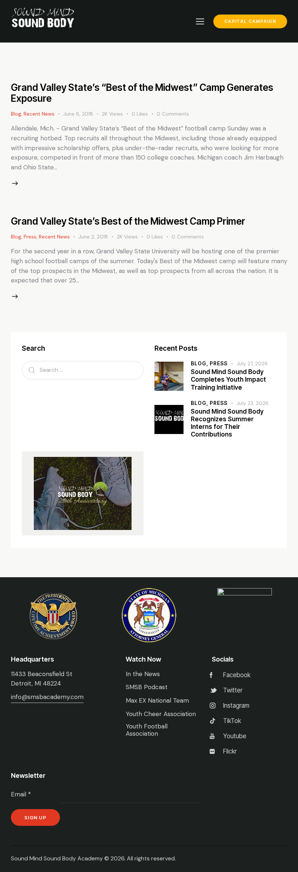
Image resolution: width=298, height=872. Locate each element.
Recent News (39, 113)
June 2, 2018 (93, 236)
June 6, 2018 (78, 113)
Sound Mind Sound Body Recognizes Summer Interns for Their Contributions (227, 423)
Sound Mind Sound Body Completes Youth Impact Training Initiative (228, 379)
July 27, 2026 (252, 363)
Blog (16, 113)
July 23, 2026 (253, 403)
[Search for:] (83, 370)
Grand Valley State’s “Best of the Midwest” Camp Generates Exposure (142, 93)
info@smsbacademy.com (47, 697)
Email (21, 794)
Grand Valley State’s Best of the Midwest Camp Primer (128, 221)
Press (30, 236)
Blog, (200, 363)
